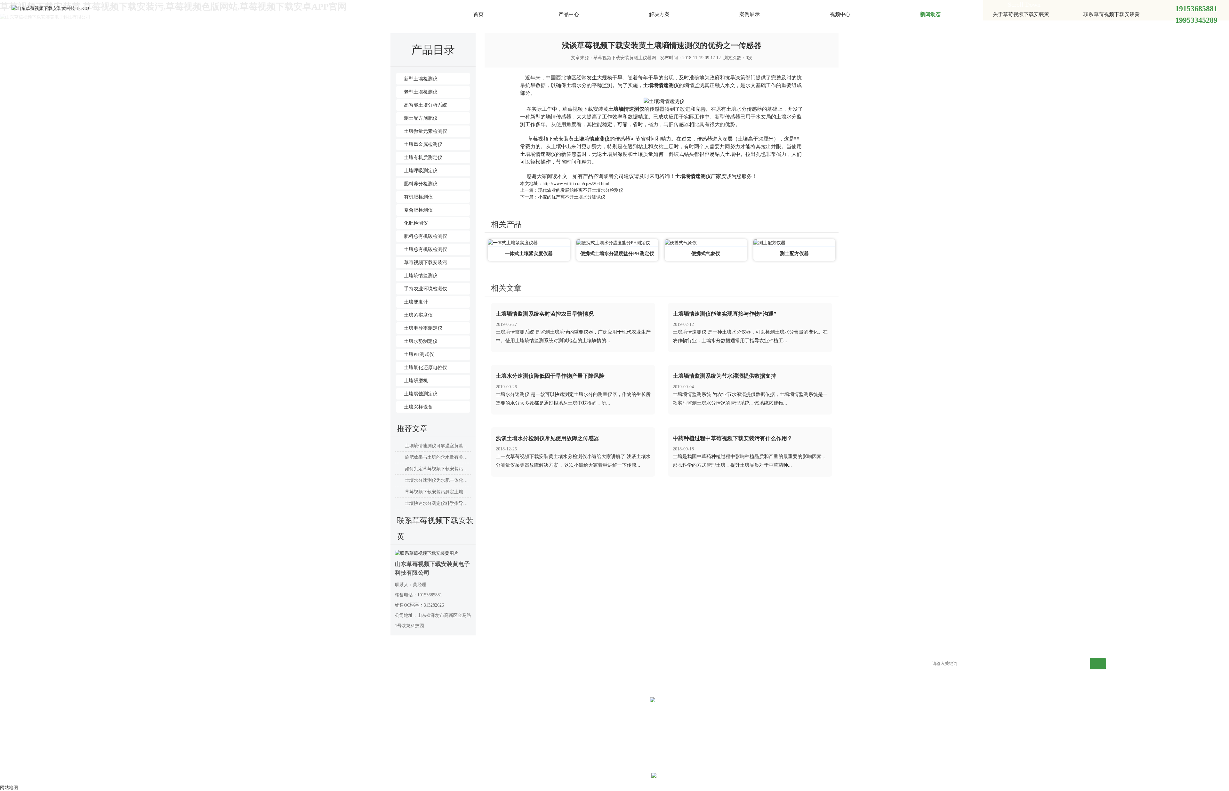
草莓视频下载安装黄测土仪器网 (624, 57)
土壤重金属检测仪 (423, 144)
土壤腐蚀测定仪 (421, 393)
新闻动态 (930, 14)
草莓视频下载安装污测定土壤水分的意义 (438, 491)
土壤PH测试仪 (419, 354)
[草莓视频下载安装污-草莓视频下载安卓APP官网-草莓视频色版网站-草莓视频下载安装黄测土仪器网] (50, 8)
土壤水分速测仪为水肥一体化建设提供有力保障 (438, 480)
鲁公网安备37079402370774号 (702, 776)
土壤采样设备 (418, 406)
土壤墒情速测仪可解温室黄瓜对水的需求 (438, 445)
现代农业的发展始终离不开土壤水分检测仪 (580, 190)
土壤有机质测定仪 (423, 157)
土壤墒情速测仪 (661, 85)
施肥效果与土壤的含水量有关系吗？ (438, 457)
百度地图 (840, 664)
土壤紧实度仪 (418, 315)
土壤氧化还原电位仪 (425, 367)
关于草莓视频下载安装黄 (1021, 14)
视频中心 (840, 14)
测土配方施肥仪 (421, 118)
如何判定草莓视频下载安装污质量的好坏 (438, 468)
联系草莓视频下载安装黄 (1111, 14)
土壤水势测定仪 (421, 341)
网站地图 (761, 664)
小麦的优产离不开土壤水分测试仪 (571, 197)
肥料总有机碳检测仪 (425, 236)
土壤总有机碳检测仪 (425, 249)
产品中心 (568, 14)
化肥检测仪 (416, 223)
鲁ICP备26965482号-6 (628, 776)
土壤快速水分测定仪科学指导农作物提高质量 (438, 503)
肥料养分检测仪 (421, 183)
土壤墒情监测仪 (421, 275)
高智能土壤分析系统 (425, 105)
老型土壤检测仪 (421, 91)
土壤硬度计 (416, 301)
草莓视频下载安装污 (425, 262)
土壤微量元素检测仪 (425, 131)
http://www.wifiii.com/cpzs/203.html (575, 183)
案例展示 (749, 14)
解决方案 (659, 14)
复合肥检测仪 (418, 210)
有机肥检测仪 (418, 196)
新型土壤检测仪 (421, 78)
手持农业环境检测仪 (425, 288)
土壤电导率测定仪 (423, 328)
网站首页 (132, 664)
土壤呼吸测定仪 (421, 170)
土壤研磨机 (416, 380)
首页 (478, 14)
